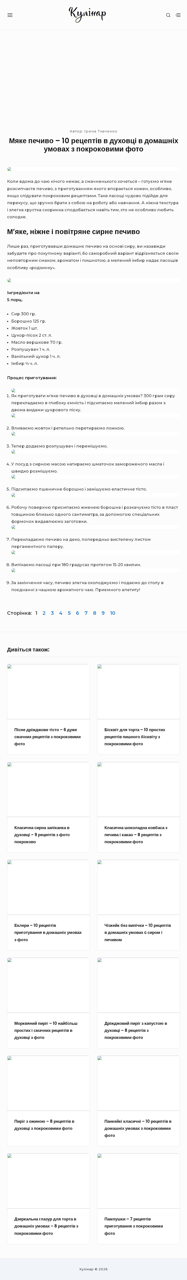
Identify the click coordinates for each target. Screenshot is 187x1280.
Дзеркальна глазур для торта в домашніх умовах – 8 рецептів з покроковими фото (46, 1226)
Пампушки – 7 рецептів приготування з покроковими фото (133, 1226)
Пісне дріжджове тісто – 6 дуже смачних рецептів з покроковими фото (47, 737)
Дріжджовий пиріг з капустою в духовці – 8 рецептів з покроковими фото (135, 1030)
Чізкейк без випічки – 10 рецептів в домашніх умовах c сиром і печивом (137, 932)
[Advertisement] (93, 78)
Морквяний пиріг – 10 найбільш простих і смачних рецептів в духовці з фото (45, 1030)
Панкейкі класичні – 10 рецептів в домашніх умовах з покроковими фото (137, 1128)
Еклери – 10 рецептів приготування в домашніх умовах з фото (48, 932)
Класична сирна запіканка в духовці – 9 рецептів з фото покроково (42, 835)
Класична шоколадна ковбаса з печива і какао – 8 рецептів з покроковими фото (135, 835)
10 (112, 613)
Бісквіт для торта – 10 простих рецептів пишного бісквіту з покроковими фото (134, 737)
